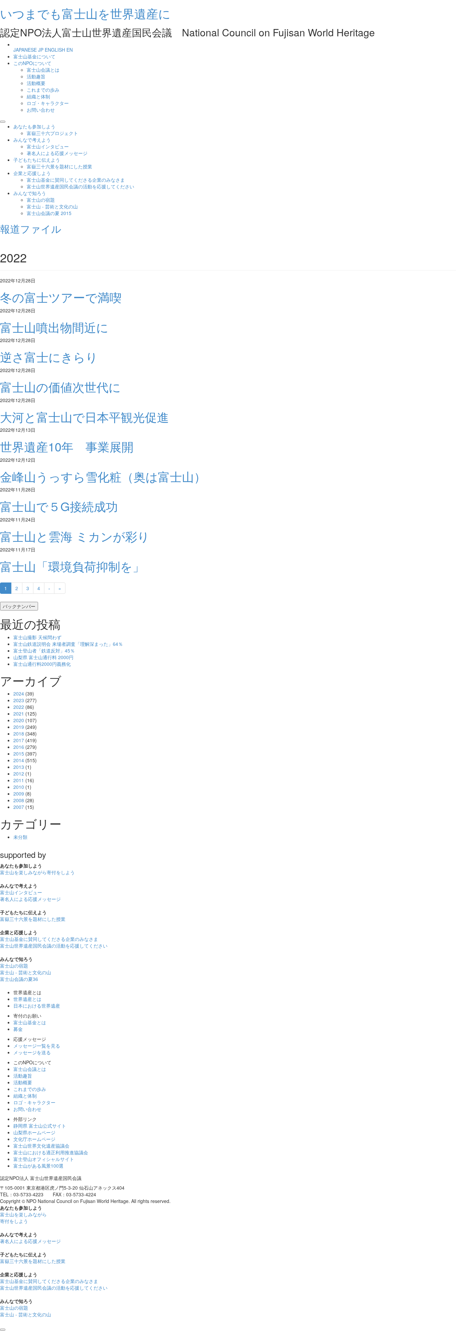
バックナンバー (19, 606)
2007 (18, 807)
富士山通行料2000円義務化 (42, 663)
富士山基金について (34, 56)
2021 (18, 713)
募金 (18, 1029)
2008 (18, 800)
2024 (18, 693)
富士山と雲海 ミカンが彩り (75, 535)
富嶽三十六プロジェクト (52, 133)
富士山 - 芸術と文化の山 (52, 206)
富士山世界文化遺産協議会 (41, 1145)
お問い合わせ (41, 109)
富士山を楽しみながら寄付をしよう (23, 1217)
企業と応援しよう (32, 173)
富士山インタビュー (48, 146)
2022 (18, 707)
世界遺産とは (27, 999)
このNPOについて (32, 63)
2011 (18, 780)
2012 (18, 773)
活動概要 (36, 83)
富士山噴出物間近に (54, 326)
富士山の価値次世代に (60, 386)
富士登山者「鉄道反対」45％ (44, 650)
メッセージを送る (32, 1052)
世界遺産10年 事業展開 (67, 446)
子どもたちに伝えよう (36, 159)
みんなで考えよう (32, 139)
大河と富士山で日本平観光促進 (84, 416)
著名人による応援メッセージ (57, 153)
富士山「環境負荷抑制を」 (72, 565)
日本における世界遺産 (36, 1005)
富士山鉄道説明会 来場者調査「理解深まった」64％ (68, 643)
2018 (18, 733)
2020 (18, 720)
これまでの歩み (43, 89)
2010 (18, 787)
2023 (18, 700)
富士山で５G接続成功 (59, 505)
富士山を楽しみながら (37, 872)
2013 (18, 767)
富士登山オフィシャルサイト (43, 1159)
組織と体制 (38, 96)
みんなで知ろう (29, 193)
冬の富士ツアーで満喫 (61, 296)
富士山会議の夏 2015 (49, 213)
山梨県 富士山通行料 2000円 (43, 657)
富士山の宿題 (41, 199)
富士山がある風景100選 (38, 1165)
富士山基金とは (29, 1022)
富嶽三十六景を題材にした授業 (59, 166)
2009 (18, 793)
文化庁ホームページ (34, 1139)
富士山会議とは (43, 69)
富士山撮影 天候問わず (37, 637)
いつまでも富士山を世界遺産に (85, 13)
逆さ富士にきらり (49, 356)
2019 (18, 727)
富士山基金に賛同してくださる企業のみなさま (76, 179)
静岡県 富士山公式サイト (39, 1125)
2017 (18, 740)
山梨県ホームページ (34, 1132)
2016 (18, 747)
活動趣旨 (36, 76)
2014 (18, 760)
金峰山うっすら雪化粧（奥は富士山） (103, 476)
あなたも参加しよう (34, 126)
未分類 (20, 837)
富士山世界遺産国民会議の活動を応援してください (80, 186)
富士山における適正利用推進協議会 (50, 1152)
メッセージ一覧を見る (36, 1045)
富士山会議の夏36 (19, 979)
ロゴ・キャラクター (48, 103)
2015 (18, 753)
